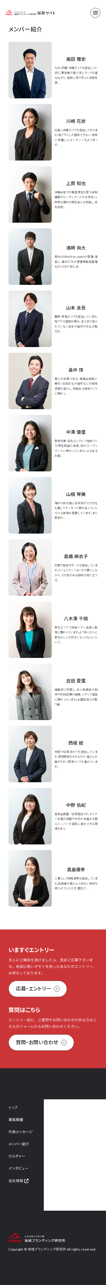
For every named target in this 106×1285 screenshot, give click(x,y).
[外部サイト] (26, 1181)
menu (95, 12)
